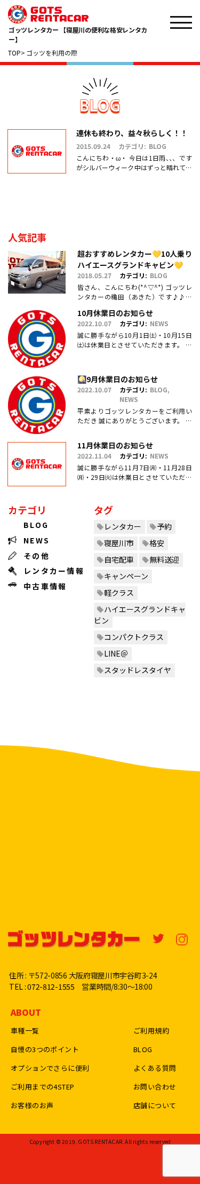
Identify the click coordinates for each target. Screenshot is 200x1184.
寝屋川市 (119, 543)
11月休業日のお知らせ (115, 445)
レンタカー (122, 526)
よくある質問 (154, 1068)
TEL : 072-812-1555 (42, 986)
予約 (164, 526)
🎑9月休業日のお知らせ (117, 379)
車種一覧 (25, 1030)
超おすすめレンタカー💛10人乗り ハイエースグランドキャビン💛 (134, 259)
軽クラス (119, 592)
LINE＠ (116, 653)
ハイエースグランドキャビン (140, 615)
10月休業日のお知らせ (115, 312)
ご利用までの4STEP (42, 1087)
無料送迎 (164, 559)
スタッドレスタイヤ (137, 670)
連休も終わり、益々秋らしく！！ (132, 133)
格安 (156, 543)
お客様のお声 (32, 1105)
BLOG (157, 146)
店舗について (154, 1105)
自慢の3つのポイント (45, 1049)
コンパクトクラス (134, 637)
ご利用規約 (151, 1030)
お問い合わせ (154, 1087)
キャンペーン (126, 576)
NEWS (159, 323)
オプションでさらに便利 (50, 1068)
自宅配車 (119, 559)
